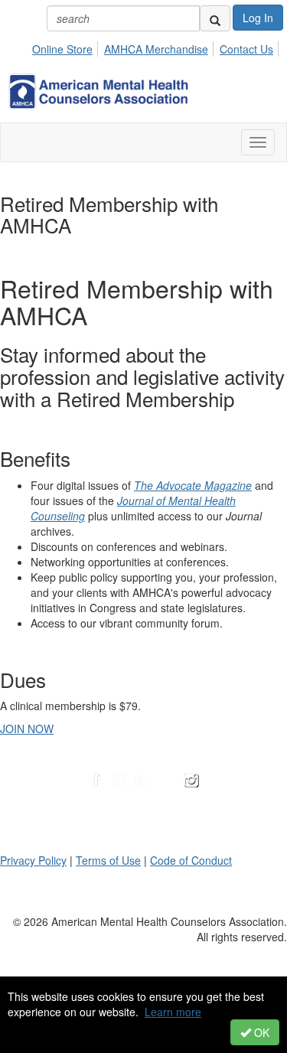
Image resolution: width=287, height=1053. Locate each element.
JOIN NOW (27, 728)
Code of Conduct (191, 860)
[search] (215, 18)
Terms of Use (108, 860)
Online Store (62, 49)
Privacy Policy (33, 860)
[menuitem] (67, 47)
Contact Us (246, 49)
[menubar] (157, 47)
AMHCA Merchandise (156, 49)
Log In (258, 17)
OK (260, 1032)
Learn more (173, 1011)
